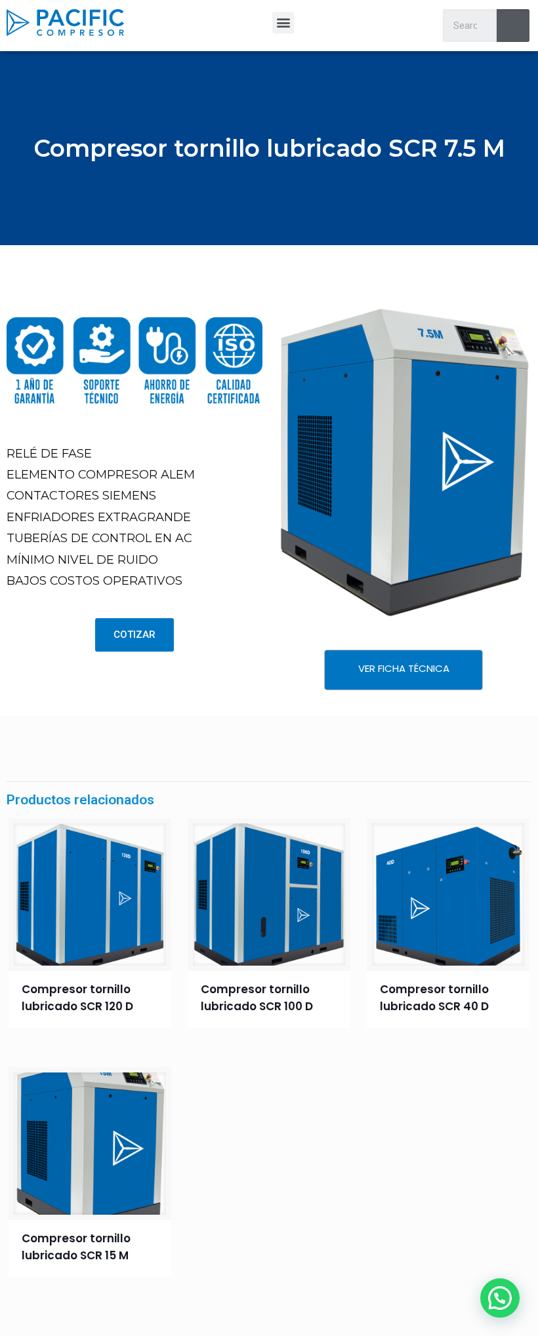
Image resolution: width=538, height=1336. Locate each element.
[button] (283, 22)
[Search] (513, 25)
